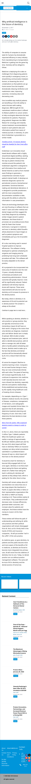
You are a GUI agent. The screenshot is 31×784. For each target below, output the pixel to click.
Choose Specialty (8, 8)
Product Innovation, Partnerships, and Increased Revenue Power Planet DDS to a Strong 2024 (20, 711)
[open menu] (2, 3)
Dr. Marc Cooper (9, 30)
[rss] (29, 758)
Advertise (10, 748)
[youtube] (26, 758)
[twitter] (6, 36)
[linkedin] (8, 36)
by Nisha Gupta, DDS (19, 610)
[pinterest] (11, 36)
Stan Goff (15, 692)
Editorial (15, 748)
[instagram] (29, 760)
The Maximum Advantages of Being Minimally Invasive (20, 651)
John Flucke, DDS (17, 655)
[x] (29, 755)
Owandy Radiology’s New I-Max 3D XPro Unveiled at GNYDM (20, 688)
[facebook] (3, 36)
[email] (14, 36)
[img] (15, 3)
